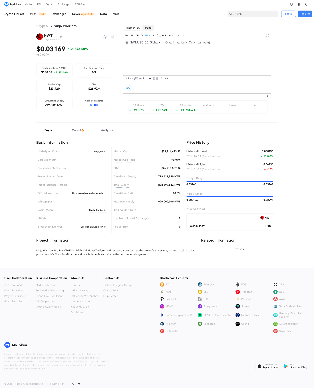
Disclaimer (77, 312)
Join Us (75, 285)
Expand (238, 249)
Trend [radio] (148, 27)
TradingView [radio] (132, 27)
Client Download (14, 290)
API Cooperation (45, 301)
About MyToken (80, 307)
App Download (13, 285)
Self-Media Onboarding (50, 290)
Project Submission (15, 296)
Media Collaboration (48, 285)
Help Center (110, 296)
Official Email (111, 290)
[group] (138, 28)
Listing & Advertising (48, 307)
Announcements (80, 301)
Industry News (79, 290)
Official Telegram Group (117, 285)
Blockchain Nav (13, 301)
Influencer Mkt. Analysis (85, 296)
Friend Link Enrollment (49, 296)
